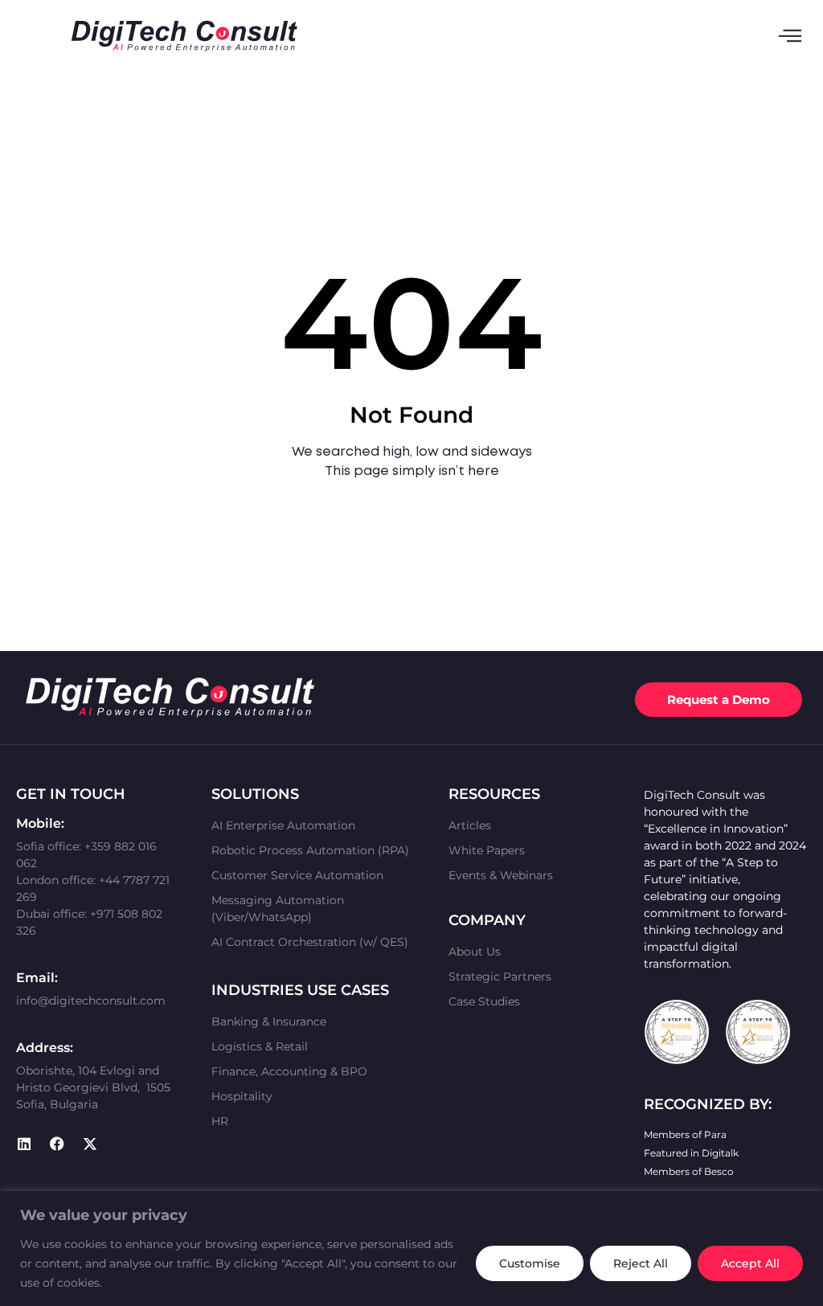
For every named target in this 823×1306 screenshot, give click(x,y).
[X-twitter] (90, 1143)
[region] (411, 1248)
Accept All (750, 1263)
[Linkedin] (24, 1143)
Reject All (640, 1263)
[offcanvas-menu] (790, 36)
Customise (529, 1263)
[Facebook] (57, 1143)
